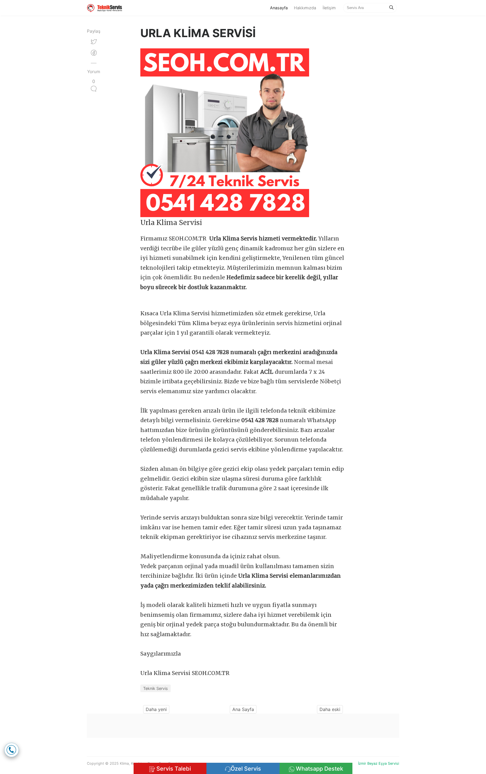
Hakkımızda (305, 7)
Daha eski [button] (330, 709)
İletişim (329, 7)
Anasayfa (280, 7)
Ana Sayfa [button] (243, 709)
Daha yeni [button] (156, 709)
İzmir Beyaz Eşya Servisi (378, 763)
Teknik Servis (155, 688)
